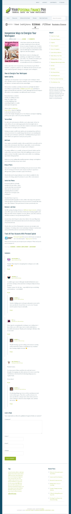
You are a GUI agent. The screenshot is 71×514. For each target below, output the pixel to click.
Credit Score (14, 481)
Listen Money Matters (56, 52)
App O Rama (13, 475)
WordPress (48, 510)
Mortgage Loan (20, 486)
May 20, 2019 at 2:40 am (16, 259)
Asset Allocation (19, 475)
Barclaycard (16, 476)
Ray (12, 320)
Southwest (14, 489)
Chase (9, 478)
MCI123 (52, 65)
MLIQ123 (53, 69)
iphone (9, 484)
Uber (16, 491)
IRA (11, 484)
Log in (52, 510)
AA (18, 472)
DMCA (42, 508)
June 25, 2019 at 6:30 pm (16, 278)
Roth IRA (10, 489)
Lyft (21, 484)
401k (17, 472)
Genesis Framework (40, 510)
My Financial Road (55, 72)
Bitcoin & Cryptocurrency (56, 480)
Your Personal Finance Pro (25, 10)
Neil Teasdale (15, 361)
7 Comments (31, 39)
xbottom (12, 493)
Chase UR (12, 478)
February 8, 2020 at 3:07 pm (17, 362)
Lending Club (17, 484)
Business (12, 246)
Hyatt (21, 483)
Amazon (10, 473)
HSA (19, 483)
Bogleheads (20, 476)
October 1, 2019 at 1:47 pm (19, 340)
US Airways (19, 491)
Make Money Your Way (56, 55)
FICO (9, 483)
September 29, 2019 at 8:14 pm (17, 321)
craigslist (9, 480)
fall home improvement (30, 210)
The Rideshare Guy (55, 82)
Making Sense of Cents (56, 59)
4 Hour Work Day (12, 472)
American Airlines (20, 473)
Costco (17, 478)
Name (7, 436)
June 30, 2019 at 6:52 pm (19, 299)
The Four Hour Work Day (57, 79)
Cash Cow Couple (55, 36)
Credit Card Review (15, 480)
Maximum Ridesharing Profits (58, 62)
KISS (13, 484)
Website (7, 450)
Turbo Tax (13, 491)
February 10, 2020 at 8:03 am (20, 389)
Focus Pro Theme (30, 510)
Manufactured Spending (12, 486)
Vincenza (14, 276)
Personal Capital (18, 237)
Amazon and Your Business (56, 477)
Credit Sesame (19, 481)
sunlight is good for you (26, 88)
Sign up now (29, 238)
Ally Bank (22, 472)
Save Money (32, 246)
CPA (20, 478)
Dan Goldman (15, 258)
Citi (15, 478)
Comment (8, 419)
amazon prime (14, 473)
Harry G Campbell (55, 49)
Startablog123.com (55, 75)
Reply (8, 269)
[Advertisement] (31, 103)
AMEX (9, 475)
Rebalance (21, 488)
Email (6, 443)
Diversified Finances (55, 39)
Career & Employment (22, 246)
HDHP (16, 483)
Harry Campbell (54, 46)
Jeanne (16, 298)
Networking (10, 488)
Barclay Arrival (10, 476)
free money (12, 483)
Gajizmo (53, 42)
